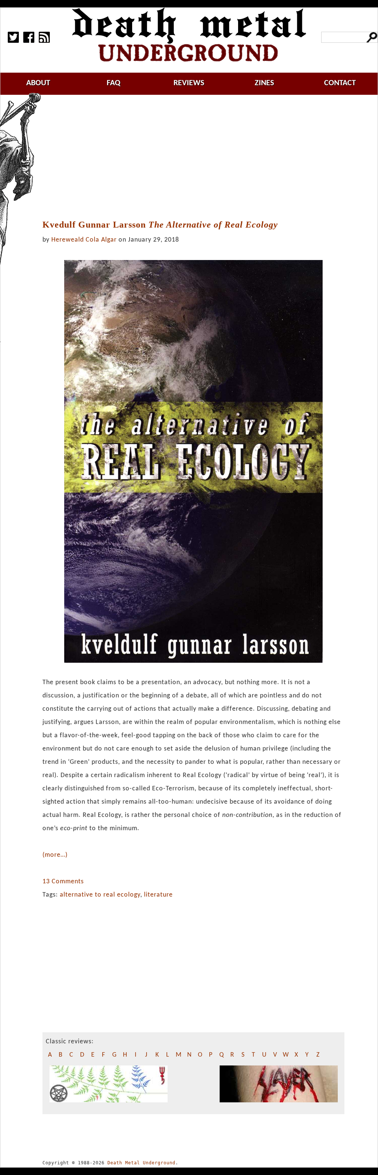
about (38, 83)
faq (113, 83)
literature (158, 894)
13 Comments (63, 881)
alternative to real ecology (100, 894)
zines (264, 83)
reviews (188, 83)
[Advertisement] (197, 157)
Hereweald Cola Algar (84, 239)
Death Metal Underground (141, 1162)
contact (340, 83)
